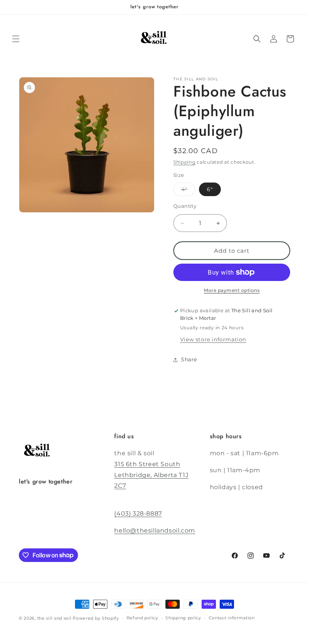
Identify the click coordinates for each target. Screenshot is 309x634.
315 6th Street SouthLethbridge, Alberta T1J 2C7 (151, 475)
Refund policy (142, 617)
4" (184, 189)
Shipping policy (183, 617)
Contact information (232, 617)
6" (210, 189)
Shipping (184, 162)
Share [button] (189, 359)
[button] (16, 39)
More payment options (232, 290)
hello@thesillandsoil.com (154, 530)
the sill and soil (54, 618)
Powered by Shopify (96, 618)
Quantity (184, 206)
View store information (213, 339)
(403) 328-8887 (138, 513)
